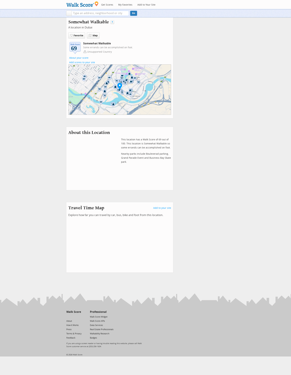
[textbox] (100, 13)
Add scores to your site (82, 62)
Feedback (70, 338)
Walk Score (73, 311)
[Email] (79, 317)
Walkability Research (99, 333)
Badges (93, 338)
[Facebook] (73, 317)
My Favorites (125, 4)
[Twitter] (68, 317)
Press (69, 329)
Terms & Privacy (74, 333)
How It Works (72, 325)
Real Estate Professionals (102, 329)
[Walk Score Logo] (82, 4)
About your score (78, 57)
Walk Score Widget (98, 317)
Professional (98, 311)
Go (133, 13)
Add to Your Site (146, 4)
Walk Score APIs (97, 321)
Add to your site (162, 208)
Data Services (96, 325)
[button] (69, 13)
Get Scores (107, 4)
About (69, 321)
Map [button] (95, 35)
